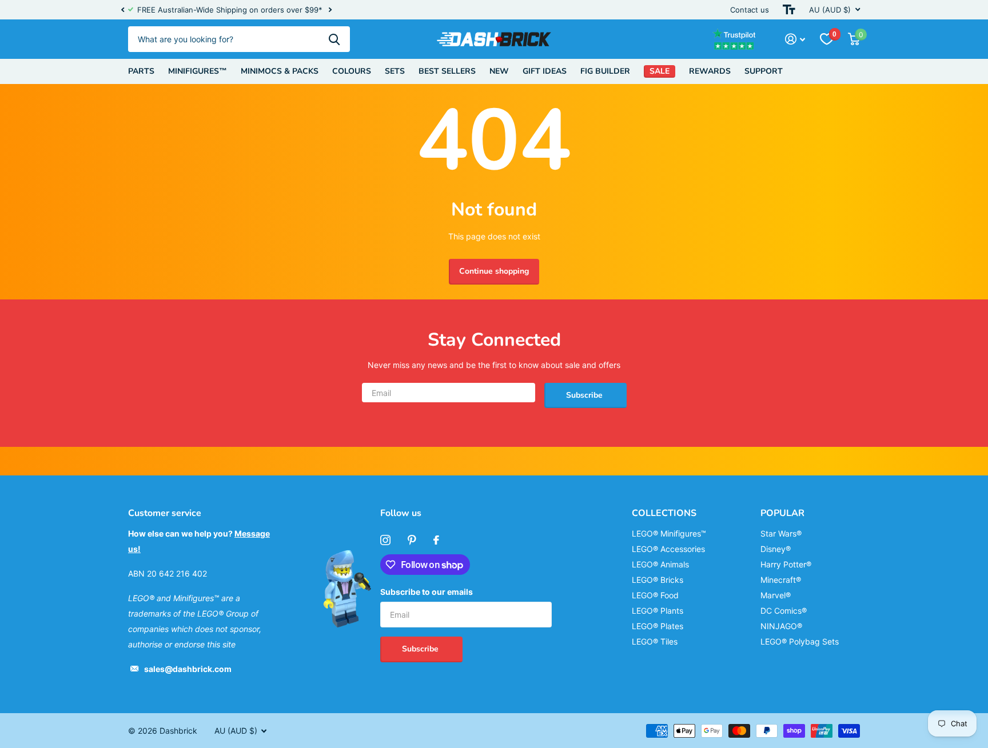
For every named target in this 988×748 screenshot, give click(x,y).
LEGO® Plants (657, 610)
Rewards (710, 71)
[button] (122, 10)
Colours (351, 71)
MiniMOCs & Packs (279, 71)
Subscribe (585, 395)
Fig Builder (605, 71)
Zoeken (334, 39)
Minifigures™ (197, 71)
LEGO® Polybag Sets (799, 641)
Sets (395, 71)
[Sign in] (795, 39)
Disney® (775, 549)
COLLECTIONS (664, 513)
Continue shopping (494, 271)
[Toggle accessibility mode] (789, 9)
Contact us (749, 9)
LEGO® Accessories (668, 549)
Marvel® (775, 595)
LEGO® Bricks (657, 580)
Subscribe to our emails (426, 592)
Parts (141, 71)
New (499, 71)
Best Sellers (447, 71)
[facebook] (436, 540)
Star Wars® (781, 533)
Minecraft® (780, 580)
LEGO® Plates (657, 626)
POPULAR (782, 513)
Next (329, 10)
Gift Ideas (545, 71)
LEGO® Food (655, 595)
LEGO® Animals (660, 564)
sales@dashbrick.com (188, 669)
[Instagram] (385, 540)
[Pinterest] (412, 540)
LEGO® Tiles (655, 641)
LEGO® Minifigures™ (669, 533)
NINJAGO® (781, 626)
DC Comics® (783, 610)
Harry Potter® (785, 564)
